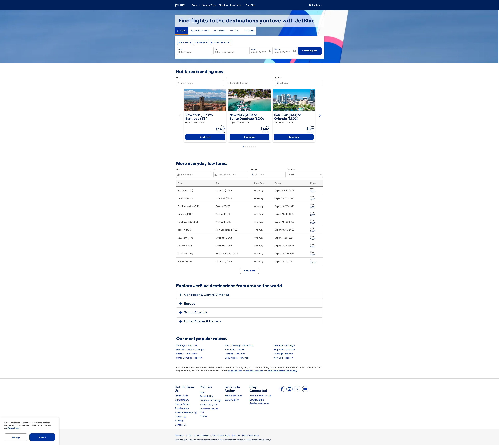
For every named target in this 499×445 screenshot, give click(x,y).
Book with (292, 169)
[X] (297, 389)
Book (196, 5)
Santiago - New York (186, 345)
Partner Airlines (182, 404)
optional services (254, 370)
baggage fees (235, 370)
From (180, 49)
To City (189, 435)
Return (277, 49)
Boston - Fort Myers (186, 353)
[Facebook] (282, 389)
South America (195, 312)
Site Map (179, 420)
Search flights (309, 50)
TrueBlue (250, 5)
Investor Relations (186, 412)
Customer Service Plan (209, 410)
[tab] (181, 31)
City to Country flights (221, 435)
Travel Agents (182, 408)
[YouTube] (305, 389)
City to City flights (201, 435)
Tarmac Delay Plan (209, 404)
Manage (16, 437)
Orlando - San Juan (235, 353)
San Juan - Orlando (235, 349)
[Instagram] (289, 389)
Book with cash (219, 42)
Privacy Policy (13, 428)
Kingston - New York (284, 349)
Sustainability (232, 400)
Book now (205, 137)
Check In (223, 5)
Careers (180, 416)
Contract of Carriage (210, 400)
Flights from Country (250, 435)
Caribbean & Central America (206, 295)
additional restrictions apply (282, 370)
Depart (253, 49)
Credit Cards (181, 395)
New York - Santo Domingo (190, 349)
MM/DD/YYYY (258, 52)
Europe (189, 304)
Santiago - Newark (283, 353)
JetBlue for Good (233, 395)
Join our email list (260, 395)
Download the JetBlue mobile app (259, 401)
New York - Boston (283, 358)
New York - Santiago (284, 345)
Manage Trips (209, 5)
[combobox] (194, 52)
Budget (278, 77)
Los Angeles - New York (237, 358)
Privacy (203, 416)
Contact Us (180, 424)
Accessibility (206, 396)
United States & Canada (202, 321)
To (216, 49)
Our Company (182, 400)
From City (236, 435)
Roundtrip (183, 42)
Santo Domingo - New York (239, 345)
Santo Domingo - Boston (189, 358)
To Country (179, 435)
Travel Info (237, 5)
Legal (202, 392)
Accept (42, 437)
